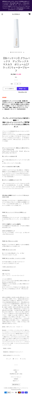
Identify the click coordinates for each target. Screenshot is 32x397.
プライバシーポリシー (16, 377)
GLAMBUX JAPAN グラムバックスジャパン (18, 388)
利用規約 (16, 378)
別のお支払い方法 (22, 92)
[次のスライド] (23, 52)
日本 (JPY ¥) (15, 384)
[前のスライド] (8, 52)
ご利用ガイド (16, 370)
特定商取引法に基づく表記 (16, 373)
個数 (12, 83)
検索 (16, 372)
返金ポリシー (16, 380)
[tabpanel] (16, 33)
